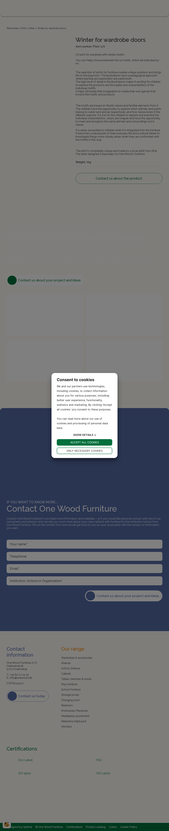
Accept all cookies (84, 442)
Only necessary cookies (85, 450)
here (59, 428)
